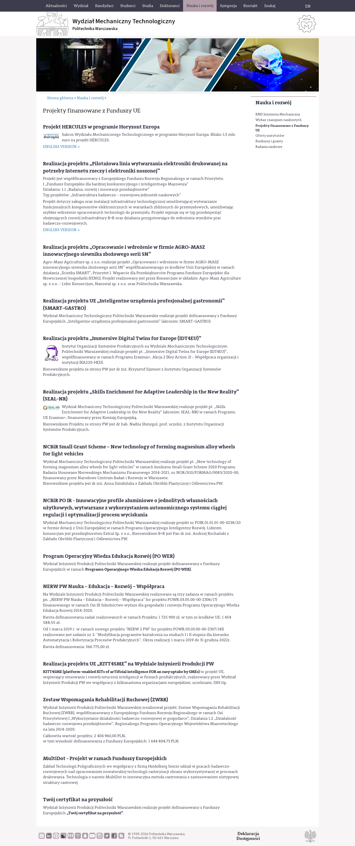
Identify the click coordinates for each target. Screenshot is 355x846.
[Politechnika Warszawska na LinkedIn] (49, 837)
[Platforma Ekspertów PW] (63, 837)
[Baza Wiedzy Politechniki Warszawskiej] (42, 837)
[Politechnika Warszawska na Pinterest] (56, 837)
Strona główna (60, 98)
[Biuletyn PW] (71, 837)
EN (308, 6)
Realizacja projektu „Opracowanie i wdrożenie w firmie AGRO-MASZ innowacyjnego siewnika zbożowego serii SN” (124, 251)
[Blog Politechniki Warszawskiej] (78, 837)
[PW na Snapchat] (85, 837)
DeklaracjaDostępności (248, 836)
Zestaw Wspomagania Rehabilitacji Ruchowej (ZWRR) (105, 699)
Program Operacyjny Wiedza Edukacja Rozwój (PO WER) (109, 556)
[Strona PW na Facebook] (114, 837)
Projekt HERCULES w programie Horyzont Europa (101, 126)
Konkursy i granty (269, 141)
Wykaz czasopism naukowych (279, 120)
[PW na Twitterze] (107, 837)
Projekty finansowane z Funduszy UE (282, 128)
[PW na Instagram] (100, 837)
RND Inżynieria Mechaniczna (278, 114)
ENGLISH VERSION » (61, 146)
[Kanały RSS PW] (121, 837)
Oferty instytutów (270, 136)
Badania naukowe (269, 147)
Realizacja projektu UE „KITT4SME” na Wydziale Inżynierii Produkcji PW (128, 663)
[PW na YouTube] (92, 837)
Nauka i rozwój (273, 102)
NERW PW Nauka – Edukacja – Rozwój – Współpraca (103, 586)
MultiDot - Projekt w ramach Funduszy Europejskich (105, 758)
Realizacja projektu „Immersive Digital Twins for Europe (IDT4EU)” (122, 338)
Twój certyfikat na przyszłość (78, 799)
